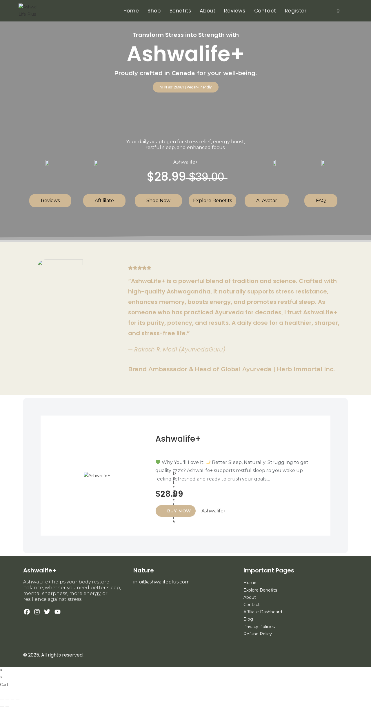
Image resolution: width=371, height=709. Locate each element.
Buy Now (179, 511)
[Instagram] (37, 611)
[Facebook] (26, 611)
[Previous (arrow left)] (2, 706)
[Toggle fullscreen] (7, 699)
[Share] (12, 699)
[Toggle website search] (350, 10)
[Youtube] (57, 611)
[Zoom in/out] (2, 699)
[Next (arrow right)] (7, 706)
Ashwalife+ (178, 439)
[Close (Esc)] (18, 699)
